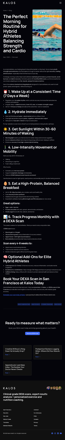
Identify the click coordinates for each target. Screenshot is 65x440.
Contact (36, 410)
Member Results (7, 425)
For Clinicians (37, 413)
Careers (36, 419)
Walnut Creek (7, 419)
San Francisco (7, 410)
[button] (60, 3)
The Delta (6, 422)
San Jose (5, 416)
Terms (35, 425)
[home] (9, 3)
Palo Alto (5, 413)
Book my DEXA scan (32, 333)
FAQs (35, 416)
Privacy (36, 422)
